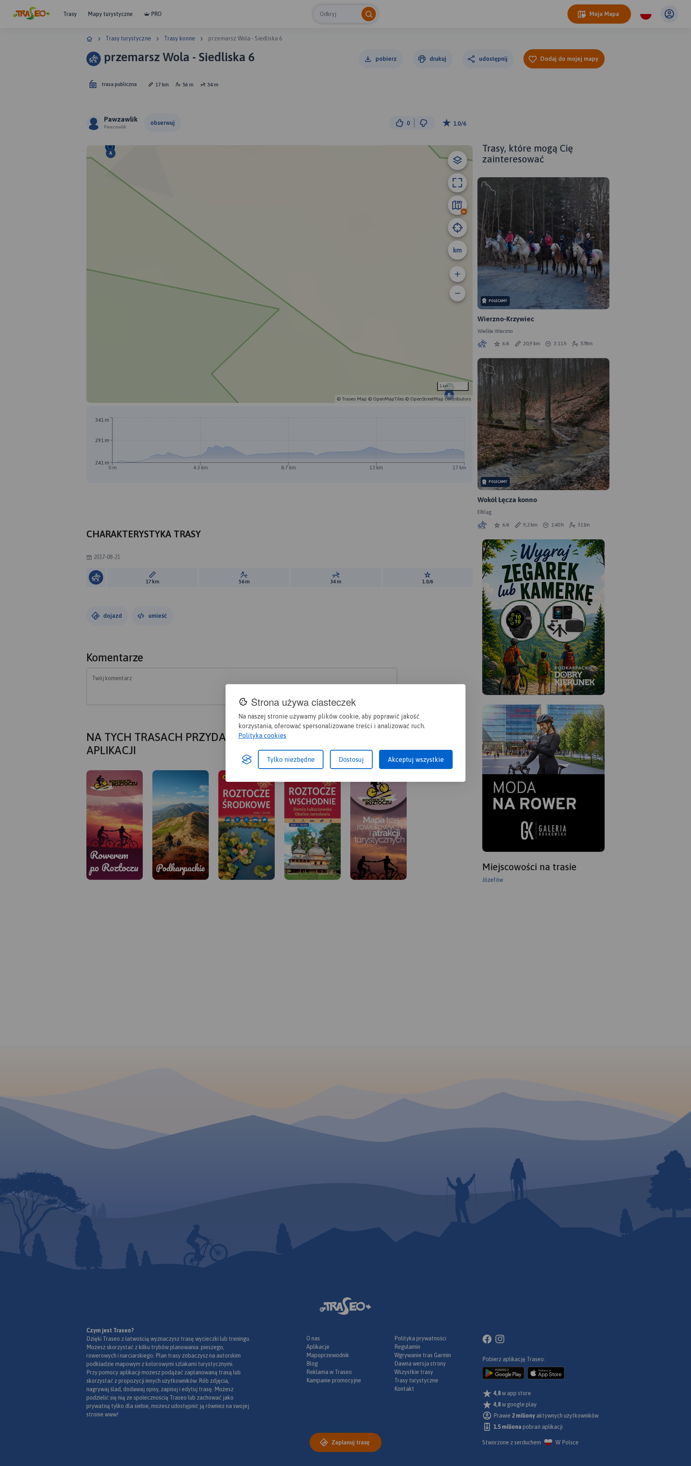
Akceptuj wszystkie (416, 759)
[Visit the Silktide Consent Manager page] (247, 759)
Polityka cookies (262, 735)
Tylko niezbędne (291, 759)
